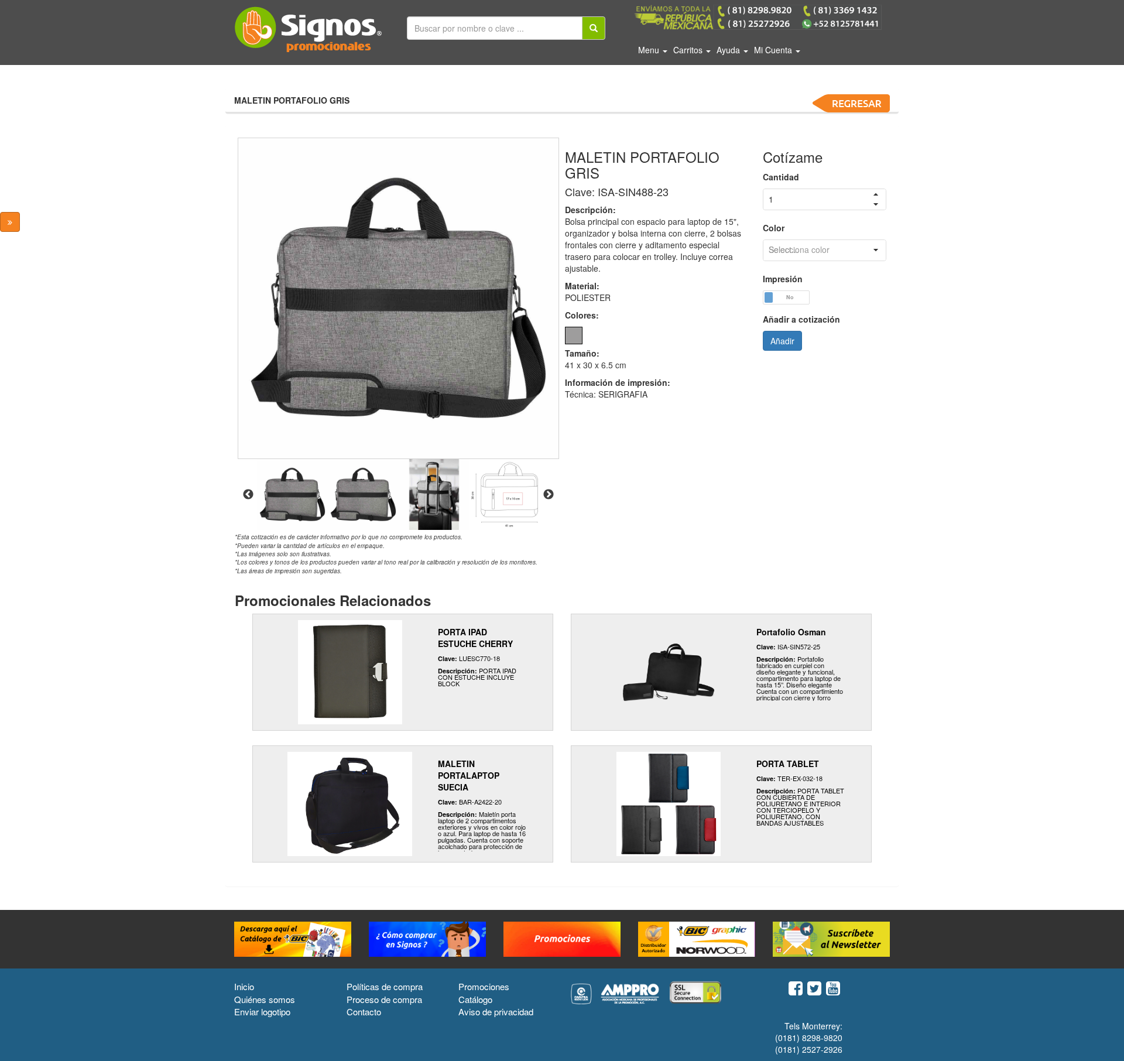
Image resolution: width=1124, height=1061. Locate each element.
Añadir (782, 341)
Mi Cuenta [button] (774, 50)
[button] (876, 250)
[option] (398, 298)
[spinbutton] (824, 199)
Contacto (364, 1011)
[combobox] (824, 250)
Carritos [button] (689, 50)
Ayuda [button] (729, 50)
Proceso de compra (384, 999)
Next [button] (548, 495)
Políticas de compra (385, 986)
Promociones (483, 986)
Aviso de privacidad (495, 1011)
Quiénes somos (264, 999)
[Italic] (593, 28)
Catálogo (475, 999)
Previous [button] (248, 495)
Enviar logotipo (262, 1011)
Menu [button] (650, 50)
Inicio (244, 986)
